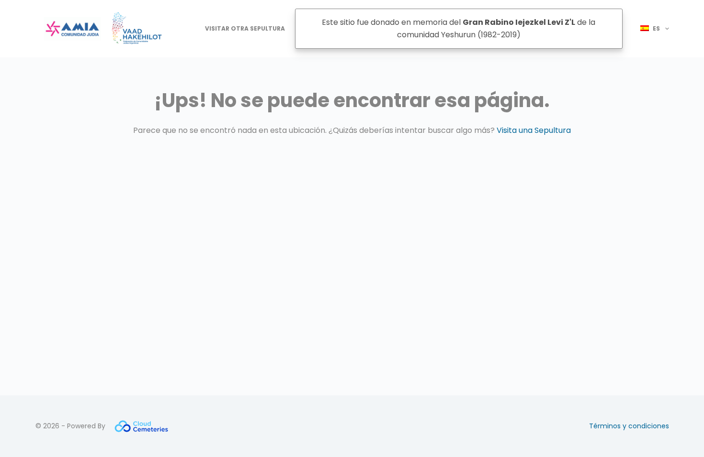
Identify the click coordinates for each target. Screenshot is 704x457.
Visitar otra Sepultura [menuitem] (245, 28)
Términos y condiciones (629, 426)
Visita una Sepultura (534, 130)
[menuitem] (650, 28)
